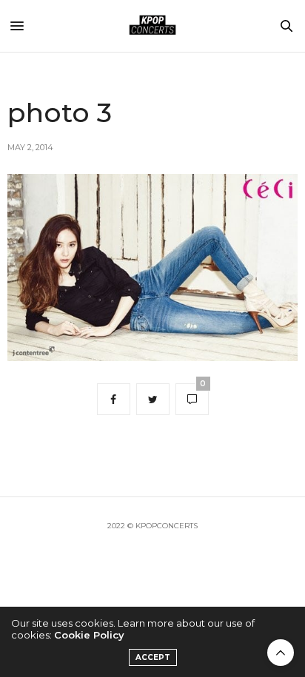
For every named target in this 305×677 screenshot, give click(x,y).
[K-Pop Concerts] (152, 26)
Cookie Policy (89, 635)
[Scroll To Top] (280, 652)
